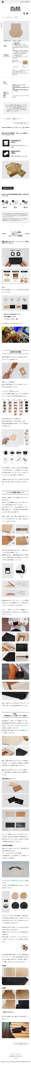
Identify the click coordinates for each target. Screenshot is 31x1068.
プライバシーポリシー (15, 1054)
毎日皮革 (27, 1)
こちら (24, 73)
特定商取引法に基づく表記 (15, 1056)
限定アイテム (25, 730)
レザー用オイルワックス (16, 880)
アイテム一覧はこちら (20, 123)
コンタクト (15, 1058)
